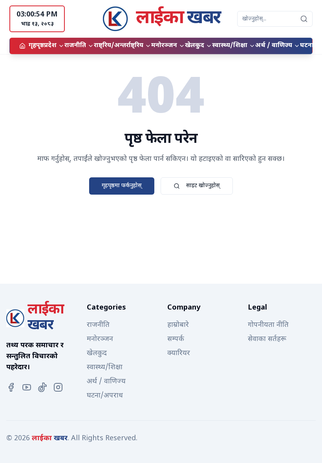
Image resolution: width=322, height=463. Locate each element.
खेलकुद (194, 46)
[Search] (304, 19)
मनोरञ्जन (164, 46)
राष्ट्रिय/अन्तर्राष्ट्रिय (118, 46)
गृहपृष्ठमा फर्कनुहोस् (122, 186)
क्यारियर (178, 353)
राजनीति (75, 46)
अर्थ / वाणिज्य (273, 46)
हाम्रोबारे (178, 325)
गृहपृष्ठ (36, 46)
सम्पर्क (175, 339)
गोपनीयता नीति (268, 325)
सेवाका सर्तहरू (267, 339)
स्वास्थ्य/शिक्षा (229, 46)
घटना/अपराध (105, 395)
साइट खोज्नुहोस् (203, 186)
